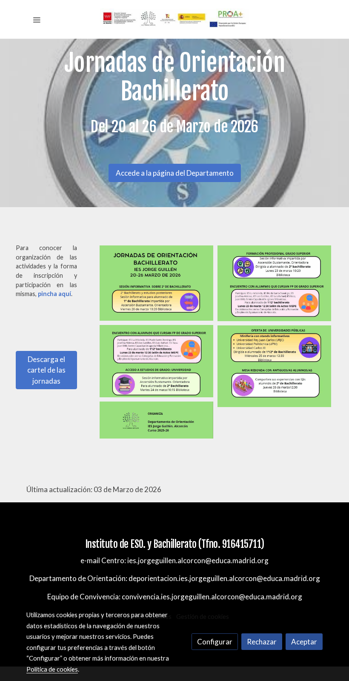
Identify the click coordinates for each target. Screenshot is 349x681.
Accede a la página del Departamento (175, 172)
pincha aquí (54, 293)
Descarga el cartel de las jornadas (46, 370)
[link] (174, 19)
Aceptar (304, 641)
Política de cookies (52, 669)
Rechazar (262, 641)
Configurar (214, 641)
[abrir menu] (36, 19)
